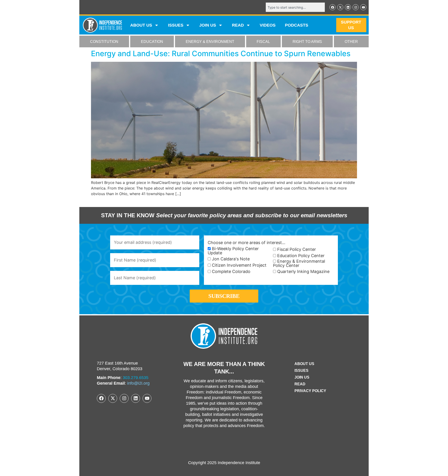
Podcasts (296, 25)
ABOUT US (141, 25)
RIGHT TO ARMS (307, 42)
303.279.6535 (135, 377)
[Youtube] (363, 7)
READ (238, 25)
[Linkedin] (348, 7)
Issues (175, 25)
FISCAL (263, 42)
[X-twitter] (340, 7)
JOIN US (207, 25)
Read (299, 384)
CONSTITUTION (104, 42)
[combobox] (295, 7)
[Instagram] (356, 7)
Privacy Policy (310, 391)
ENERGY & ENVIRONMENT (210, 42)
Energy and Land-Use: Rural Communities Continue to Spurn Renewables (220, 53)
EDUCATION (152, 42)
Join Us (301, 377)
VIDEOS (268, 25)
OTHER (351, 42)
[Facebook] (332, 7)
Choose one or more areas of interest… (246, 243)
